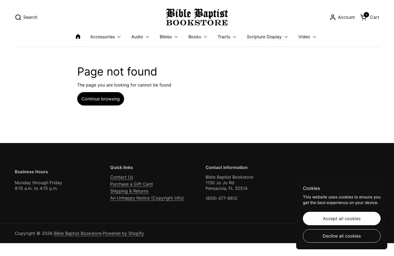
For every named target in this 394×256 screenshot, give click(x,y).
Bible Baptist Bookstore (78, 233)
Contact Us (121, 177)
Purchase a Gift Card (131, 184)
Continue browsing (100, 98)
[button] (26, 17)
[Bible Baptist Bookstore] (197, 17)
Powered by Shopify (123, 233)
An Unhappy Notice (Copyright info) (147, 198)
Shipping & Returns (129, 191)
